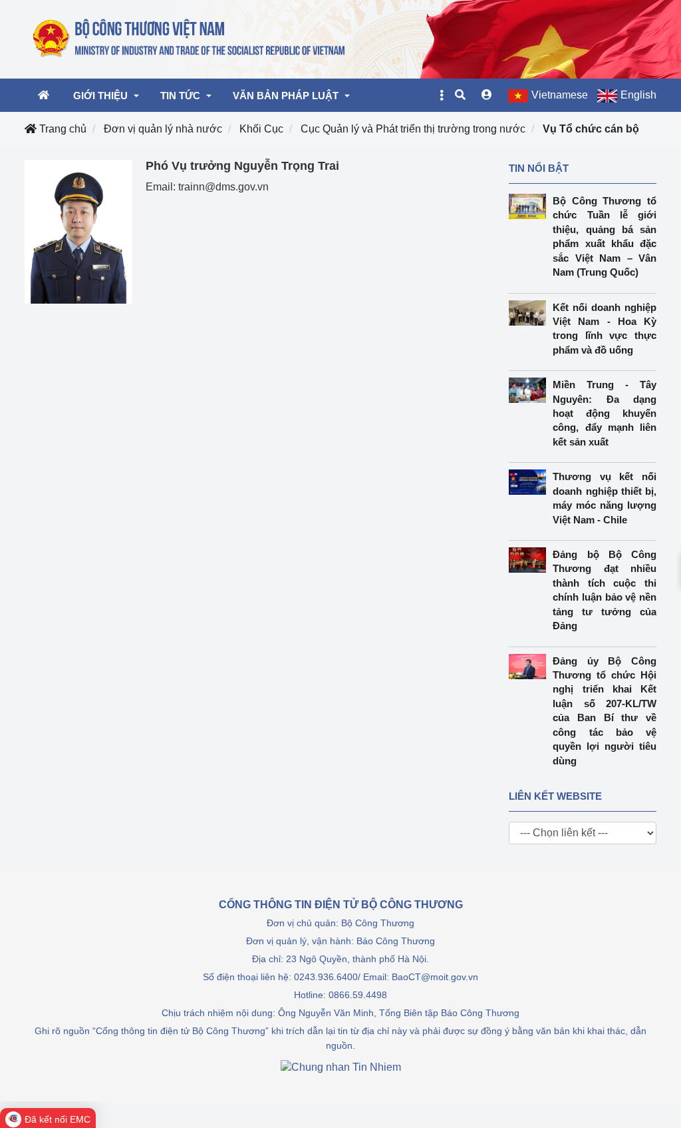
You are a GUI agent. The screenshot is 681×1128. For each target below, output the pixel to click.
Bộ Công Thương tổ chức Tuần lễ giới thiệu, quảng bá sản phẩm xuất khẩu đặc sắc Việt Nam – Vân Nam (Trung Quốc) (604, 236)
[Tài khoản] (487, 95)
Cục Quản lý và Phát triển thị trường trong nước (413, 129)
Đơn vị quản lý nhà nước (163, 129)
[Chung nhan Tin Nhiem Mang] (341, 1066)
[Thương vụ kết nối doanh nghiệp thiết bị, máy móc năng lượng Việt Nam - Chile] (531, 482)
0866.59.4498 (358, 994)
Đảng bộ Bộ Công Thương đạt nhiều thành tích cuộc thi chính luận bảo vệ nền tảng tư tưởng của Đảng (604, 590)
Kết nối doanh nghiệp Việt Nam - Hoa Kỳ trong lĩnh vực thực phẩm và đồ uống (604, 329)
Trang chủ (61, 129)
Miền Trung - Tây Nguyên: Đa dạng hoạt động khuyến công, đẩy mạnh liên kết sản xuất (604, 413)
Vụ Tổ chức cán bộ (591, 129)
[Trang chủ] (189, 38)
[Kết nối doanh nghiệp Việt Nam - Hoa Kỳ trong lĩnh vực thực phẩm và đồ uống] (531, 313)
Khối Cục (261, 129)
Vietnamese (559, 95)
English (638, 95)
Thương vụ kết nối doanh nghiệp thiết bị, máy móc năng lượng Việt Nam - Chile (604, 498)
